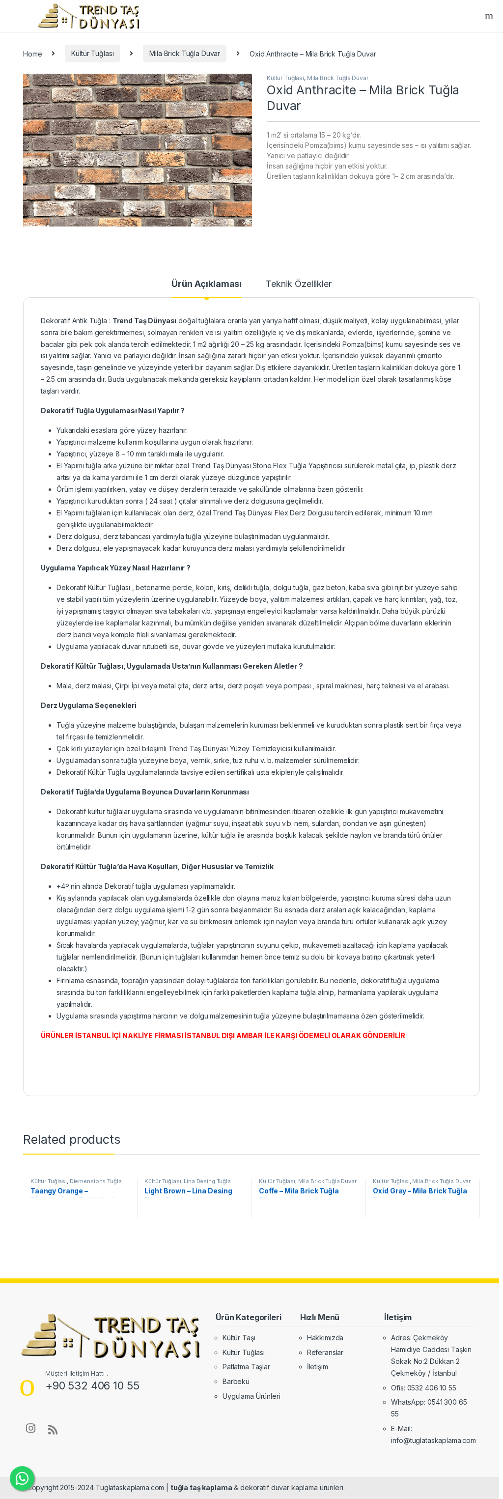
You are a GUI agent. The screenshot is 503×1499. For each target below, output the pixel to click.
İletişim (317, 1366)
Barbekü (236, 1381)
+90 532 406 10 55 (92, 1385)
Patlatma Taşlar (246, 1366)
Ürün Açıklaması (206, 284)
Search (490, 15)
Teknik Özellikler (299, 284)
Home (32, 53)
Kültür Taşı (239, 1337)
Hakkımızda (325, 1337)
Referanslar (325, 1352)
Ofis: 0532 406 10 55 (423, 1388)
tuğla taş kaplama (201, 1487)
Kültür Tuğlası (92, 53)
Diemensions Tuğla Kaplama (75, 1184)
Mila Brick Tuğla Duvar (184, 53)
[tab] (206, 288)
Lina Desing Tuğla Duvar (187, 1184)
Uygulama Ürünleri (251, 1396)
